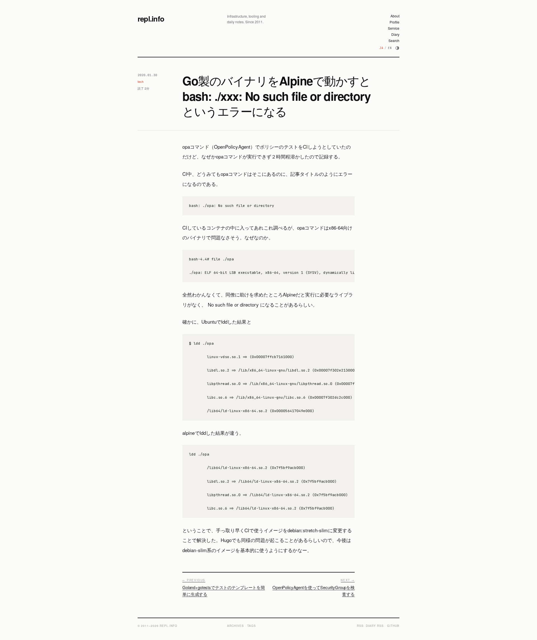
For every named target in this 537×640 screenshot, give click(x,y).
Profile (394, 22)
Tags (251, 626)
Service (393, 28)
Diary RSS (375, 626)
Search (393, 40)
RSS (360, 626)
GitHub (393, 626)
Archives (235, 626)
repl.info (151, 18)
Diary (395, 34)
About (394, 15)
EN (390, 48)
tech (140, 81)
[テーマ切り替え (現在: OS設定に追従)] (397, 48)
